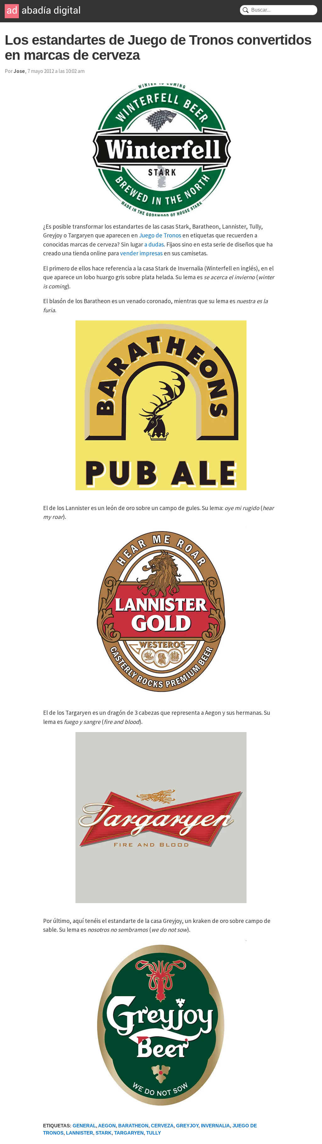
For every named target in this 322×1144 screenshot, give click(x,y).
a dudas (154, 244)
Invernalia (215, 1125)
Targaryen (129, 1133)
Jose (19, 71)
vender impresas (141, 253)
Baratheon (133, 1125)
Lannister (79, 1133)
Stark (104, 1133)
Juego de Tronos (160, 235)
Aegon (107, 1125)
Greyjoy (187, 1125)
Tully (153, 1133)
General (84, 1125)
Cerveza (162, 1125)
